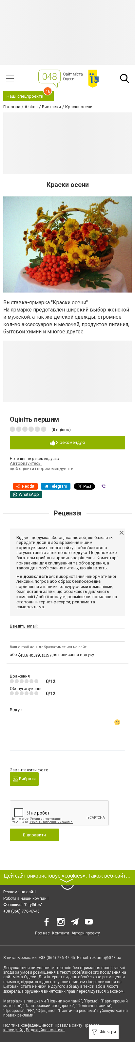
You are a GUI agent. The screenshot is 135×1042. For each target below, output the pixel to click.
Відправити (34, 834)
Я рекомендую (70, 442)
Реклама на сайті (19, 892)
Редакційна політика (45, 1030)
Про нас (42, 933)
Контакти (60, 933)
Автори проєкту (85, 933)
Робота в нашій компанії (25, 898)
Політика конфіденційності (28, 1025)
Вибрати (27, 778)
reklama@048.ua (105, 957)
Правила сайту (68, 1025)
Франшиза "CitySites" (22, 904)
